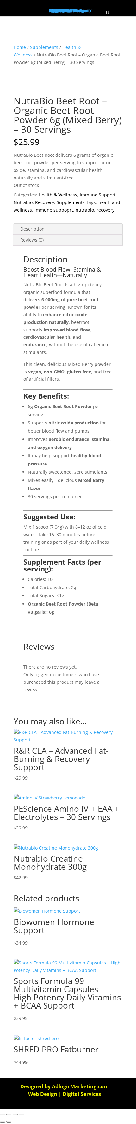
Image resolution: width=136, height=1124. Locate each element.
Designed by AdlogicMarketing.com (64, 1086)
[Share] (15, 1114)
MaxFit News (60, 10)
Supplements (44, 47)
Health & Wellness (58, 195)
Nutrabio (23, 202)
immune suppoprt (53, 210)
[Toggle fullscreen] (8, 1114)
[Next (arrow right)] (8, 1122)
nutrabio (85, 210)
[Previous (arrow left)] (2, 1122)
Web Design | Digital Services (64, 1094)
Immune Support (98, 195)
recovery (105, 210)
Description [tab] (32, 229)
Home (20, 47)
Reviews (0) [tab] (32, 240)
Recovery (44, 202)
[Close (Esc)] (21, 1114)
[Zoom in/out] (2, 1114)
